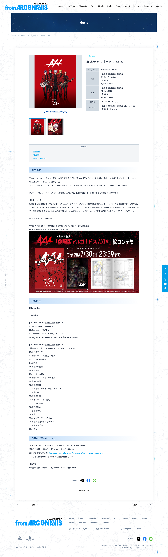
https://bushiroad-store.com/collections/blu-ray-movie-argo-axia (75, 452)
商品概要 (36, 151)
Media (109, 6)
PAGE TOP (163, 549)
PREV (33, 505)
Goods (118, 6)
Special (159, 6)
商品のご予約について (41, 158)
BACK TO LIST (84, 490)
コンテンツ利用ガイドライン (24, 547)
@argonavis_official (132, 529)
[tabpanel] (55, 84)
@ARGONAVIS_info (81, 529)
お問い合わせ (41, 547)
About (127, 6)
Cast (93, 6)
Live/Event (71, 6)
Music (101, 6)
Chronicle (148, 6)
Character (83, 6)
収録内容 (36, 155)
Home (13, 36)
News (60, 6)
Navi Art (136, 6)
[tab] (37, 127)
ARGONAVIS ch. (106, 529)
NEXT (135, 505)
